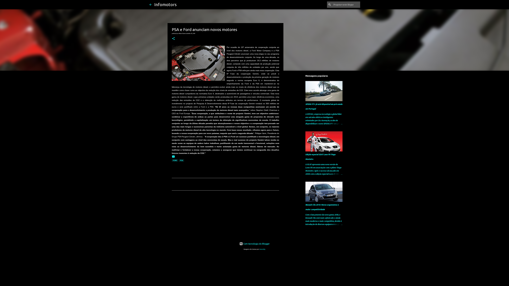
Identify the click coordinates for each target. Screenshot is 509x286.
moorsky (262, 249)
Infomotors (165, 4)
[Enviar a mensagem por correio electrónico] (173, 157)
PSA (181, 160)
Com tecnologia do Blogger (256, 244)
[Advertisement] (225, 217)
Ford (175, 160)
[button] (173, 38)
